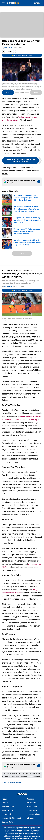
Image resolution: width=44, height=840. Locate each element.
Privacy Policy (7, 810)
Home (4, 782)
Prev (8, 92)
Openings (30, 799)
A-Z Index (30, 818)
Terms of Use (32, 810)
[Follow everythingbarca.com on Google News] (38, 181)
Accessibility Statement (11, 818)
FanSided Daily (8, 806)
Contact (5, 803)
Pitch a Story (32, 806)
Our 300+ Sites (32, 803)
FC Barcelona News (14, 782)
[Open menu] (3, 3)
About (4, 799)
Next (36, 92)
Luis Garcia (8, 48)
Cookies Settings (8, 822)
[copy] (14, 51)
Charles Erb (8, 286)
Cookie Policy (7, 814)
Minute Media (11, 827)
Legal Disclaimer (33, 814)
